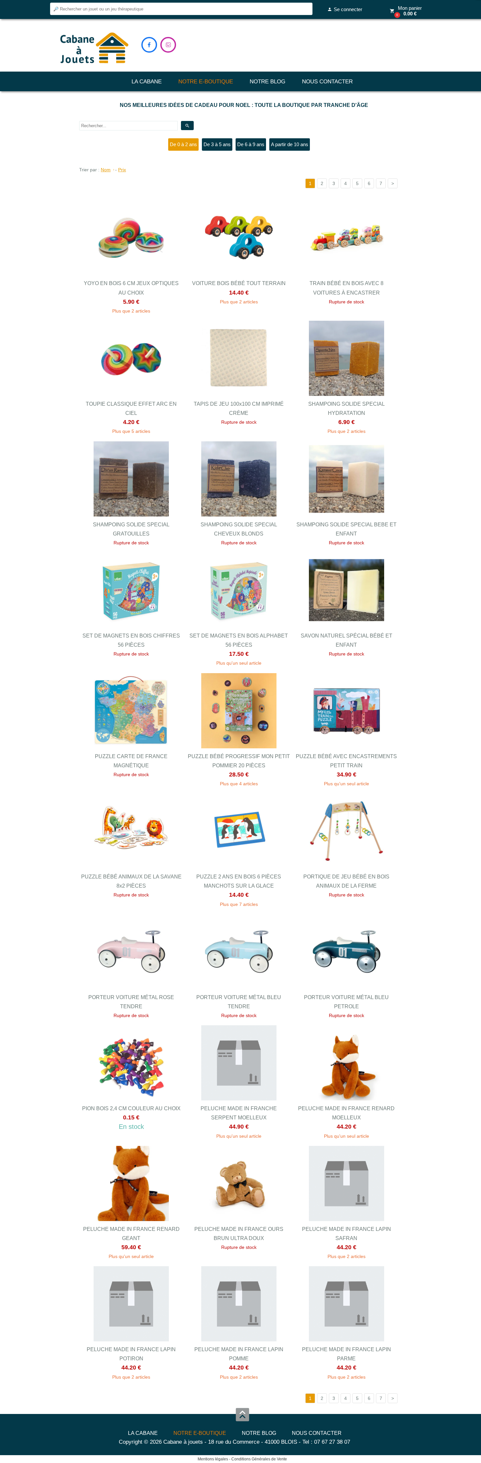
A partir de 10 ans (289, 144)
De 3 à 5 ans (217, 144)
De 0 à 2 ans (183, 144)
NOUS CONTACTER (327, 81)
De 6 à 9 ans (250, 144)
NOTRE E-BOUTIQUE (205, 81)
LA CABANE (147, 81)
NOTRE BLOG (267, 81)
